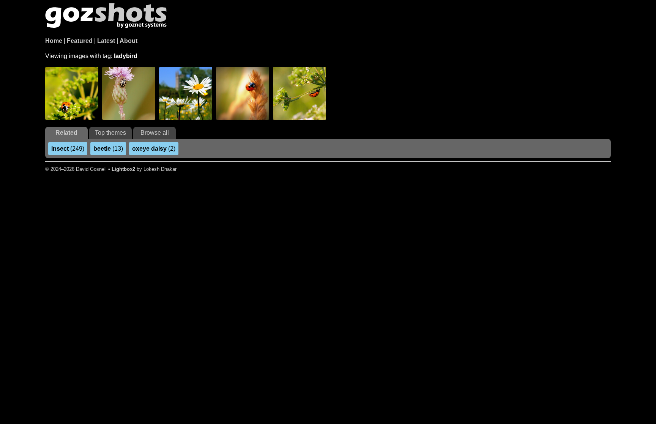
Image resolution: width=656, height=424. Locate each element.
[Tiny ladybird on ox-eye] (185, 93)
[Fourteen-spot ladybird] (128, 93)
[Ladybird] (71, 93)
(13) (108, 148)
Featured (80, 41)
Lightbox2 (123, 169)
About (128, 41)
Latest (106, 41)
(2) (153, 148)
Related (66, 132)
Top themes (110, 132)
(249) (67, 148)
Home (53, 41)
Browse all (154, 132)
